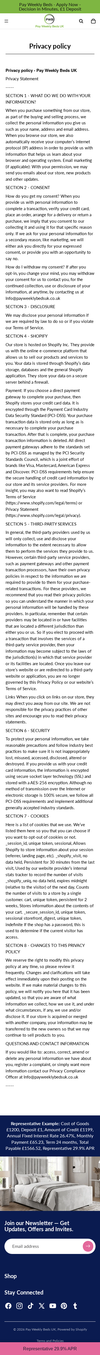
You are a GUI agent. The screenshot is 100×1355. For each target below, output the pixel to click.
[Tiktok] (30, 1306)
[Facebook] (8, 1306)
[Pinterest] (64, 1306)
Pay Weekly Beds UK (41, 1329)
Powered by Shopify (72, 1329)
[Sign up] (88, 1246)
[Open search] (81, 21)
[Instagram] (19, 1306)
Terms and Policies (50, 1341)
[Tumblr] (75, 1306)
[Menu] (6, 21)
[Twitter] (42, 1306)
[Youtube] (53, 1306)
